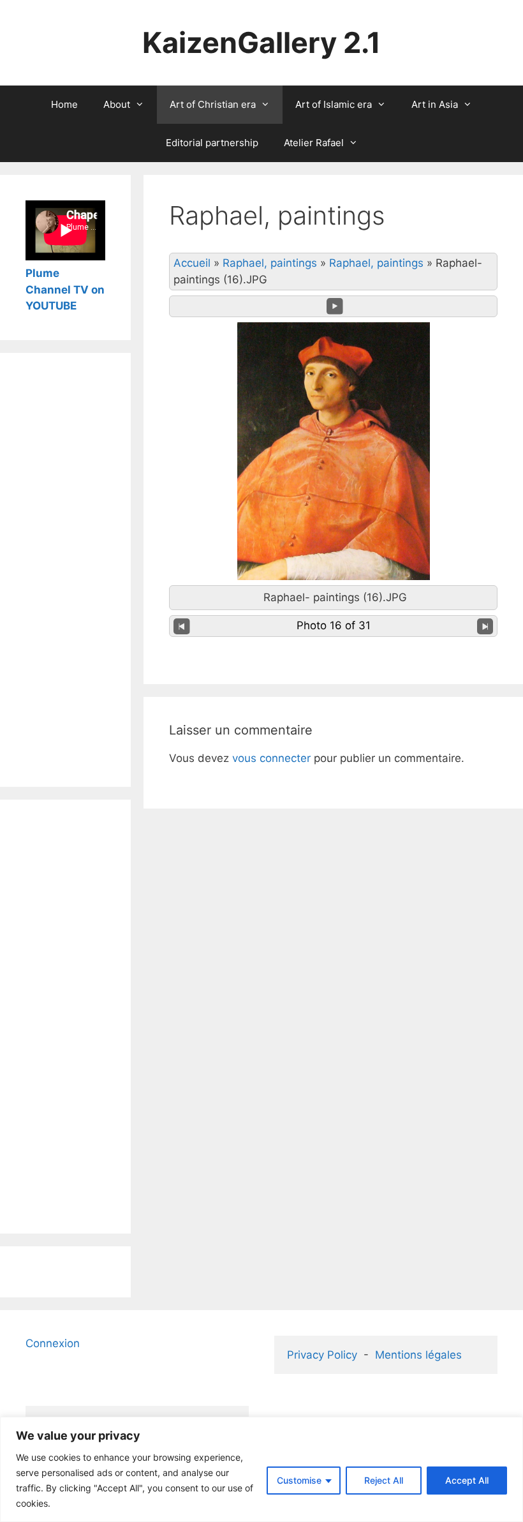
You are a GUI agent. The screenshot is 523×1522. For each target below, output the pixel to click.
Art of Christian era (213, 104)
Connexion (53, 1343)
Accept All (467, 1480)
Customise (299, 1480)
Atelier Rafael (314, 143)
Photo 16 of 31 (334, 625)
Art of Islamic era (333, 104)
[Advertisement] (65, 569)
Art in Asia (434, 104)
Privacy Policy (322, 1354)
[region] (261, 1469)
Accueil (191, 263)
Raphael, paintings (270, 263)
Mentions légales (418, 1354)
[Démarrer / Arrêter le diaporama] (335, 306)
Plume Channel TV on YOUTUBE (65, 289)
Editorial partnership (212, 143)
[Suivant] (485, 626)
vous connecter (271, 758)
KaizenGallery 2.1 (261, 42)
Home (64, 104)
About (116, 104)
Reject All (383, 1480)
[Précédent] (181, 626)
